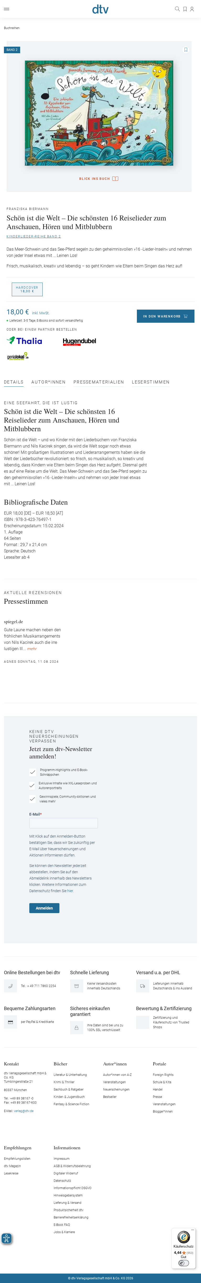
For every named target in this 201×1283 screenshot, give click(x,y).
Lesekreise (11, 1173)
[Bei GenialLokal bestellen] (32, 356)
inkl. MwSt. (40, 313)
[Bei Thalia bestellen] (32, 340)
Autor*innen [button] (115, 1063)
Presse (157, 1097)
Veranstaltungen (114, 1082)
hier (70, 891)
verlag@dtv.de (24, 1111)
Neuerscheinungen (116, 1089)
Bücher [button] (60, 1063)
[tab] (14, 383)
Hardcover (27, 289)
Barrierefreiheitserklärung (71, 1217)
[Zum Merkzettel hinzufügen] (185, 49)
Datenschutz (62, 1181)
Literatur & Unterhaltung (70, 1075)
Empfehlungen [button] (17, 1147)
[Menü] (6, 9)
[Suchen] (178, 9)
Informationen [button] (67, 1147)
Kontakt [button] (11, 1063)
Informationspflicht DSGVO (72, 1188)
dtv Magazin (12, 1166)
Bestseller (109, 1097)
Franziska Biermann (28, 209)
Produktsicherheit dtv (68, 1210)
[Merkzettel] (185, 9)
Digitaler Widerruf (66, 1173)
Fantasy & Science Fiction (71, 1104)
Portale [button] (159, 1063)
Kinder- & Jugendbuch (69, 1097)
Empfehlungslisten (17, 1159)
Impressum (62, 1159)
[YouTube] (107, 1262)
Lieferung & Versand (67, 1203)
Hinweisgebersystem (68, 1195)
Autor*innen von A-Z (117, 1075)
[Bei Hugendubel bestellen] (88, 342)
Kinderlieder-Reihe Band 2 (34, 236)
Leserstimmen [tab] (151, 382)
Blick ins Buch (94, 179)
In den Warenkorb (162, 316)
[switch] (183, 1263)
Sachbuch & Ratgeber (68, 1089)
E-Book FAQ (62, 1225)
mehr (31, 648)
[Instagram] (94, 1262)
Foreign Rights (163, 1075)
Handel (158, 1089)
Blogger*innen (163, 1111)
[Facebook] (82, 1262)
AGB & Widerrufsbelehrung (72, 1166)
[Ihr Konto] (192, 9)
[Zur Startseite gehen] (100, 9)
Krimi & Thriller (64, 1082)
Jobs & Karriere (64, 1232)
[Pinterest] (119, 1262)
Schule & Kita (162, 1082)
